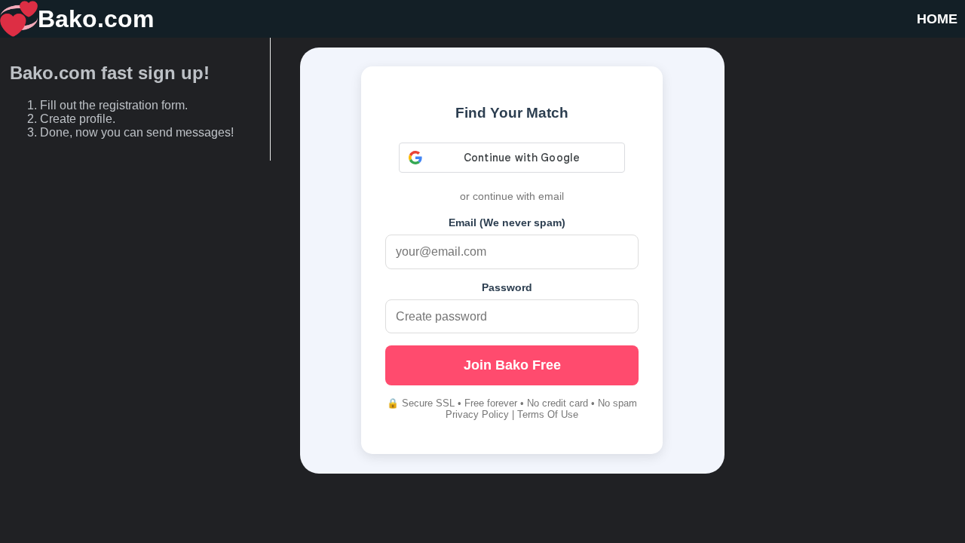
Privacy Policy (477, 414)
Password (507, 287)
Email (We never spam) (507, 222)
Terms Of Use (547, 414)
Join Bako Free (512, 365)
